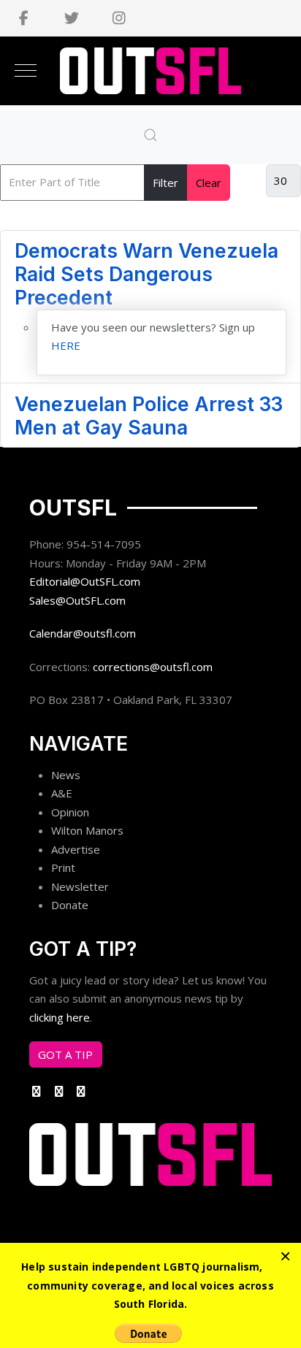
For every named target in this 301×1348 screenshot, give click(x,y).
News (65, 774)
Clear (208, 182)
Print (63, 867)
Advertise (75, 849)
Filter (165, 182)
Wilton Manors (87, 830)
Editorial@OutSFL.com (84, 581)
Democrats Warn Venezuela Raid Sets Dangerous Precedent (146, 274)
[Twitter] (71, 18)
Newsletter (80, 886)
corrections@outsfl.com (153, 666)
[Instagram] (119, 18)
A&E (61, 793)
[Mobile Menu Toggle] (26, 71)
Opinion (70, 812)
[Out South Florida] (151, 71)
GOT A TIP (65, 1054)
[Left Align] (285, 1256)
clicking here (59, 1017)
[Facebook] (24, 18)
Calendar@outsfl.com (82, 633)
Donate (69, 904)
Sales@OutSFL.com (77, 600)
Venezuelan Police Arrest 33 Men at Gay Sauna (149, 415)
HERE (65, 345)
